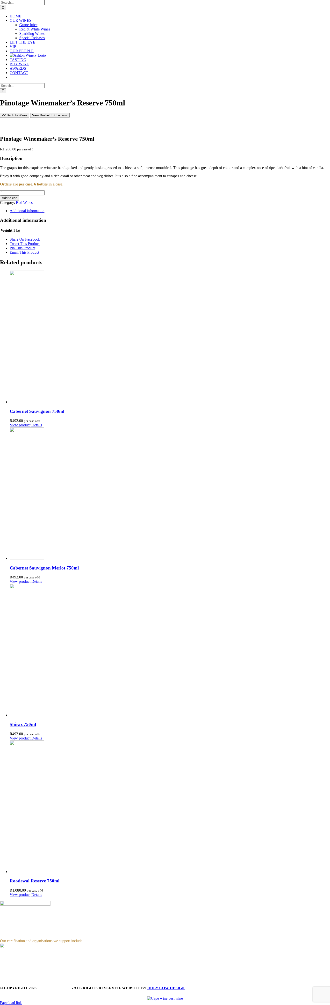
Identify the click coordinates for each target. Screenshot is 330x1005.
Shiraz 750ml (23, 724)
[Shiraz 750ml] (170, 650)
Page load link (11, 1003)
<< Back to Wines (14, 115)
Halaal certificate (36, 984)
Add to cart (9, 198)
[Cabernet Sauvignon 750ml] (170, 337)
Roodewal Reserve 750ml (34, 880)
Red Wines (24, 202)
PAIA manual (10, 984)
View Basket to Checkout (50, 115)
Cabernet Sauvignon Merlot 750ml (44, 567)
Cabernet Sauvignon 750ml (37, 411)
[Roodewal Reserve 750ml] (170, 807)
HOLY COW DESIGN (166, 988)
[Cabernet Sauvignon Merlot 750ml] (170, 494)
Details (36, 425)
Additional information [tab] (27, 211)
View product (20, 425)
